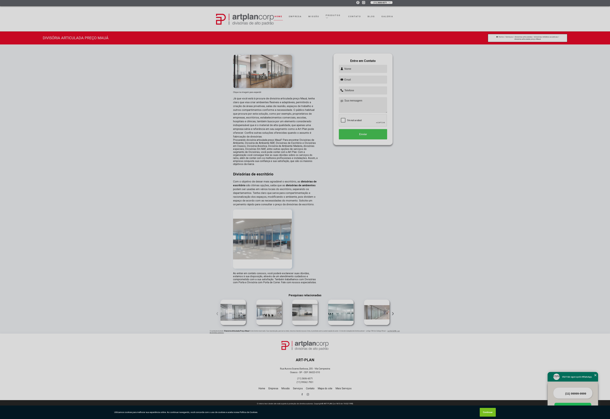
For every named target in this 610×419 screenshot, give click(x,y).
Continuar (488, 412)
